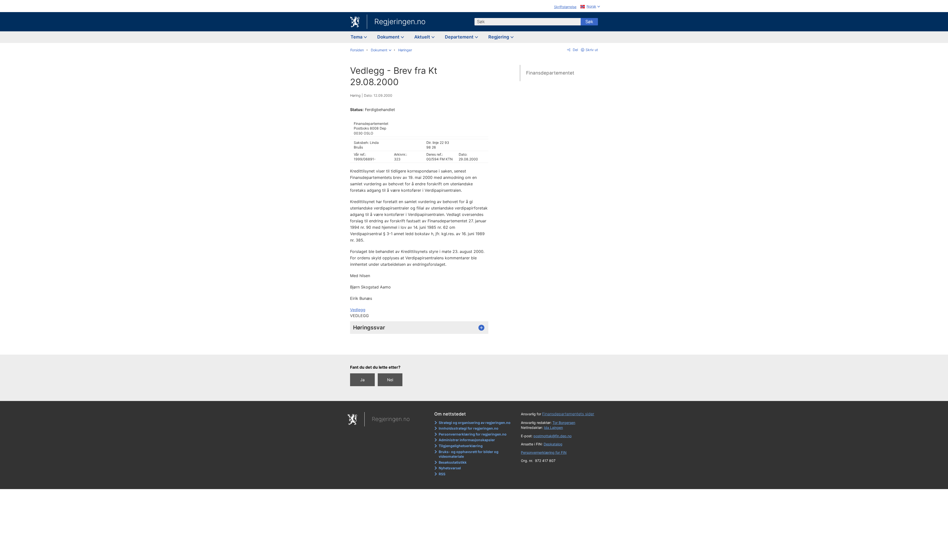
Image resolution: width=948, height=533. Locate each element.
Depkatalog (553, 444)
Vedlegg (357, 309)
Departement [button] (459, 36)
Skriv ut (592, 50)
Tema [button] (357, 36)
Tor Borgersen (564, 422)
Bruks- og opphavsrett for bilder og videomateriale (468, 454)
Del (575, 50)
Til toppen (422, 347)
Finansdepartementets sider (568, 413)
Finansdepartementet (550, 73)
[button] (381, 50)
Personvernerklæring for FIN (544, 452)
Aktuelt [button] (422, 36)
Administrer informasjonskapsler (467, 440)
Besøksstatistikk (453, 462)
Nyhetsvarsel (450, 468)
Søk (589, 21)
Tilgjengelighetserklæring (461, 446)
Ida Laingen (553, 427)
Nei (390, 379)
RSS (442, 474)
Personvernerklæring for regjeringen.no (473, 434)
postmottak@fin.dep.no (552, 436)
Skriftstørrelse (565, 7)
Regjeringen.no (400, 21)
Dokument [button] (388, 36)
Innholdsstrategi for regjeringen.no (468, 428)
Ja (362, 379)
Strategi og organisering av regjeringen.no (475, 422)
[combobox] (527, 21)
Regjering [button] (499, 36)
